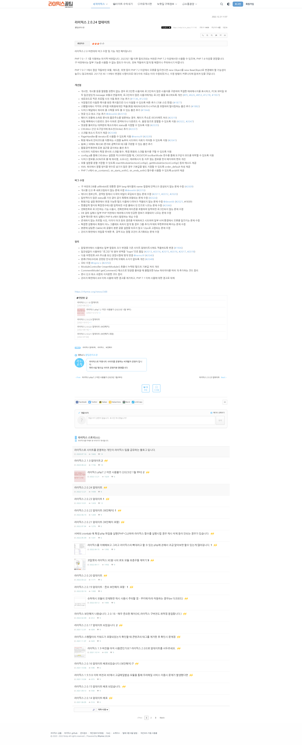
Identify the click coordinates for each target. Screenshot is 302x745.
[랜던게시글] (220, 35)
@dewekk (111, 114)
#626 (192, 95)
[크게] (207, 35)
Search (93, 710)
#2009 (189, 186)
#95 (186, 95)
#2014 (156, 251)
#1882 (195, 106)
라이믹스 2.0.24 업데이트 (92, 22)
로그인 (238, 4)
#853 (199, 95)
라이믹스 (101, 347)
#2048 (149, 259)
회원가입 (250, 4)
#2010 (122, 114)
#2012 (164, 194)
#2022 (181, 121)
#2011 (156, 194)
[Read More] (151, 463)
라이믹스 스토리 (86, 437)
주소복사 (166, 27)
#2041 (172, 140)
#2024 (153, 198)
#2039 (147, 136)
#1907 (215, 95)
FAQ (108, 733)
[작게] (212, 35)
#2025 (179, 201)
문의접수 (83, 733)
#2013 (148, 251)
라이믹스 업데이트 (89, 347)
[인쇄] (225, 35)
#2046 (167, 205)
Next (162, 718)
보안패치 (109, 347)
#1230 (143, 99)
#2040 (149, 255)
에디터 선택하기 (219, 413)
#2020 (173, 194)
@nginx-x (96, 263)
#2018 (190, 251)
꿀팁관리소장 (79, 27)
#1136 (134, 99)
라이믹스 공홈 (56, 733)
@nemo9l (137, 136)
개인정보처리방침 (97, 733)
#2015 (165, 251)
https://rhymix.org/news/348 (91, 292)
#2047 (189, 121)
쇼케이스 (116, 733)
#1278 (206, 95)
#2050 (106, 263)
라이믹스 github (71, 733)
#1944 (145, 110)
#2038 (112, 133)
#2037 (133, 129)
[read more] (151, 304)
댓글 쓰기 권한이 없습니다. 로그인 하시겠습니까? (107, 418)
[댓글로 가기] (216, 35)
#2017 (182, 251)
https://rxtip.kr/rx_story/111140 (185, 27)
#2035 (154, 125)
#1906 (178, 248)
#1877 (177, 102)
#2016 (173, 251)
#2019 (172, 117)
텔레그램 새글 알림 (130, 733)
